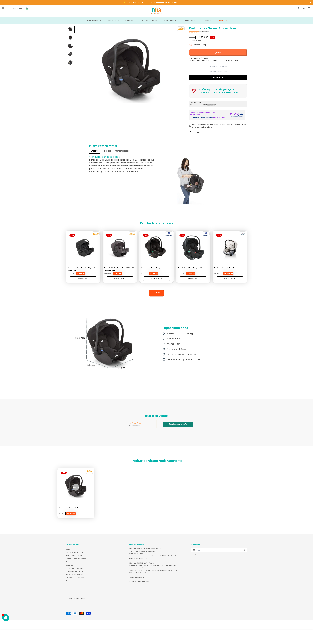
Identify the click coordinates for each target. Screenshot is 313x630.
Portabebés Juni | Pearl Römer (226, 268)
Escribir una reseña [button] (178, 424)
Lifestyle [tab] (95, 150)
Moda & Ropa (169, 20)
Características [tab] (122, 150)
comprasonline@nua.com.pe (140, 581)
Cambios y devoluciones (76, 559)
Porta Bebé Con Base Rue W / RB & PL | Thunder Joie (119, 269)
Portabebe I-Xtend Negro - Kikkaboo (192, 268)
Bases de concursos (74, 581)
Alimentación (112, 20)
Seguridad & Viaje (190, 20)
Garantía (69, 565)
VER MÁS (222, 20)
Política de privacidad (75, 568)
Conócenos (70, 549)
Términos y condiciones (75, 562)
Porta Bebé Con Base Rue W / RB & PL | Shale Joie (83, 269)
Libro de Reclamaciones (75, 598)
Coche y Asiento (92, 20)
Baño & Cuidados (149, 20)
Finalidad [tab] (107, 150)
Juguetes (208, 20)
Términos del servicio (74, 574)
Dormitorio (129, 20)
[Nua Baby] (156, 11)
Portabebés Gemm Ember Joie (71, 508)
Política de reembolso (75, 578)
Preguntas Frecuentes (75, 571)
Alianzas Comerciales (75, 552)
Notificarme (218, 77)
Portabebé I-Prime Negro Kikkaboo (155, 268)
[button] (194, 32)
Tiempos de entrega (74, 555)
